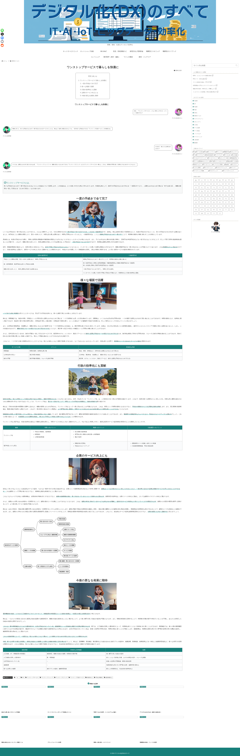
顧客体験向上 (109, 677)
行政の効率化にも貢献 (89, 89)
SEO (54, 708)
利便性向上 (90, 677)
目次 (90, 76)
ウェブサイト (106, 738)
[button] (236, 65)
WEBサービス (8, 677)
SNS (101, 708)
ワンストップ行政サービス (77, 677)
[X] (2, 34)
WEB (100, 738)
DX (23, 677)
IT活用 (55, 738)
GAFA (50, 738)
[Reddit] (2, 45)
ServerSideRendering (60, 708)
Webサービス (60, 738)
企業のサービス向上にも (90, 92)
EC (3, 708)
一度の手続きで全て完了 (90, 83)
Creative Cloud (148, 708)
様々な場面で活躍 (88, 86)
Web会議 (8, 738)
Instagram (97, 708)
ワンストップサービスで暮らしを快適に (93, 80)
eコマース (8, 708)
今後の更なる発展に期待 (90, 95)
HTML (50, 708)
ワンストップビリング (61, 677)
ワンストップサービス (32, 677)
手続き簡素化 (99, 677)
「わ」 (17, 677)
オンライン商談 (14, 738)
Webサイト (14, 708)
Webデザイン (154, 708)
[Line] (2, 30)
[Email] (2, 41)
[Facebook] (2, 38)
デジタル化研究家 (215, 232)
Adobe (142, 708)
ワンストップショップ (47, 677)
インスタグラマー (107, 708)
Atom (142, 738)
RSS (146, 738)
